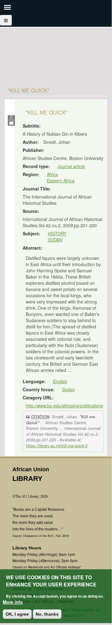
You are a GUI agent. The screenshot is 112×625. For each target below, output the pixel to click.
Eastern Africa (60, 180)
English (60, 381)
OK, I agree (17, 614)
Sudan (68, 389)
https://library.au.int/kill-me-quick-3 (56, 446)
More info (13, 602)
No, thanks (47, 614)
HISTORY (57, 233)
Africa (52, 174)
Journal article (71, 166)
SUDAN (55, 240)
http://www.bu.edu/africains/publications (64, 405)
